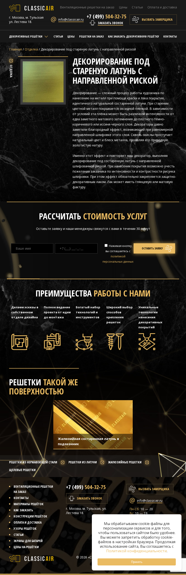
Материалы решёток (29, 504)
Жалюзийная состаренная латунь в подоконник (88, 441)
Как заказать (23, 510)
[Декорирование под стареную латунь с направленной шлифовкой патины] (43, 102)
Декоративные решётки (25, 36)
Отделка (31, 49)
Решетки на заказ (91, 36)
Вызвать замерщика (157, 19)
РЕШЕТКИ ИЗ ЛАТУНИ (83, 462)
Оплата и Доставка (28, 522)
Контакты (170, 36)
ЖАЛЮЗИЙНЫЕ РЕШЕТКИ (125, 462)
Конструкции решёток (30, 516)
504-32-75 (106, 16)
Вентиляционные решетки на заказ (87, 7)
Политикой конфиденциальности (136, 550)
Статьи (137, 7)
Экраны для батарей (28, 541)
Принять (136, 562)
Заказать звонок (110, 23)
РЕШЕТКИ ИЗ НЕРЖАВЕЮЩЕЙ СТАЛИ (33, 462)
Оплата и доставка (162, 7)
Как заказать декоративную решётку (133, 36)
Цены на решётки (26, 547)
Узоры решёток (25, 528)
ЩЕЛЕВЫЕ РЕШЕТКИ (22, 470)
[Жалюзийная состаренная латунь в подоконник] (93, 424)
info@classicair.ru (71, 19)
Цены (123, 7)
